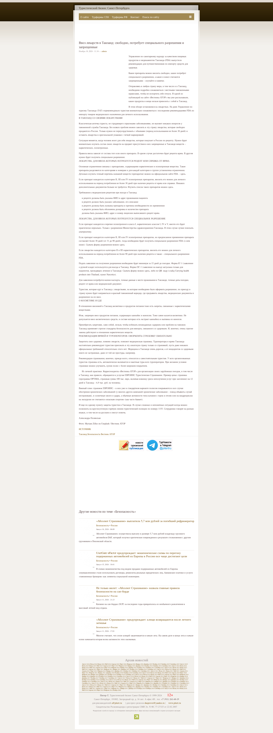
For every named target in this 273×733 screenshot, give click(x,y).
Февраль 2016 (158, 680)
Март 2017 (159, 678)
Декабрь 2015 (175, 680)
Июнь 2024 (85, 668)
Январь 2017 (176, 678)
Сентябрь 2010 (159, 688)
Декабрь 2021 (119, 671)
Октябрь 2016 (95, 680)
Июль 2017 (129, 678)
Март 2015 (141, 681)
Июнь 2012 (92, 687)
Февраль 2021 (93, 673)
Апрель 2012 (107, 687)
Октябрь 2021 (136, 671)
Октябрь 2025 (165, 664)
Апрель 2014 (125, 683)
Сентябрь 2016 (104, 680)
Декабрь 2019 (103, 675)
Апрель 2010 (92, 690)
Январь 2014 (149, 683)
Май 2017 (144, 678)
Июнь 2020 (161, 673)
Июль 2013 (93, 685)
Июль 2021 (162, 671)
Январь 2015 (158, 681)
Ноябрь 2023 (141, 668)
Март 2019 (176, 675)
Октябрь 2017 (103, 678)
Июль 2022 (168, 669)
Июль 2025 (85, 666)
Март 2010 (100, 690)
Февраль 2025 (123, 666)
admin (104, 51)
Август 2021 (154, 671)
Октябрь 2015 (86, 681)
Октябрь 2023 (150, 668)
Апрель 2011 (100, 688)
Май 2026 (108, 664)
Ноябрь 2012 (157, 685)
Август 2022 (161, 669)
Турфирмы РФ (119, 17)
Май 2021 (176, 671)
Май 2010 (85, 690)
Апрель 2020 (176, 673)
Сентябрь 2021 (145, 671)
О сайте (84, 17)
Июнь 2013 (101, 685)
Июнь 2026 (101, 664)
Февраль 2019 (184, 675)
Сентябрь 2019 (130, 675)
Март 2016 (150, 680)
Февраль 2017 (167, 678)
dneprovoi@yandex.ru (154, 702)
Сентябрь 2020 (137, 673)
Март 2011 (107, 688)
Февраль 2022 (101, 671)
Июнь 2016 (128, 680)
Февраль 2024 (115, 668)
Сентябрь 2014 (86, 683)
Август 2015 (105, 681)
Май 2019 (161, 675)
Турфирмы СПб (100, 17)
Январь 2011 (124, 688)
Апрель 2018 (160, 676)
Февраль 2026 (131, 664)
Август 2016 (113, 680)
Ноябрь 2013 (166, 683)
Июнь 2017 (137, 678)
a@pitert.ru (117, 702)
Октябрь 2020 (128, 673)
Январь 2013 (140, 685)
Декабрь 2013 (158, 683)
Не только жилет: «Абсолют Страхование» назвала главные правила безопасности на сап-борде (138, 589)
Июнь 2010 (183, 688)
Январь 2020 (95, 675)
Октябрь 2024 (157, 666)
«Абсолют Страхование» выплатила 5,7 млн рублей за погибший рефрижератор (145, 521)
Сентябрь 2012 (175, 685)
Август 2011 (176, 687)
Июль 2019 (146, 675)
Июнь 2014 (110, 683)
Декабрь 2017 (86, 678)
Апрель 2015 (134, 681)
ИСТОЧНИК (85, 429)
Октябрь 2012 (165, 685)
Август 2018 (130, 676)
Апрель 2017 (151, 678)
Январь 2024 (124, 668)
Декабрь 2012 (148, 685)
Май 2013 (108, 685)
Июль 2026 (93, 664)
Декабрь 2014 (167, 681)
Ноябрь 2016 (86, 680)
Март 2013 (123, 685)
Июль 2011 (183, 687)
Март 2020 (183, 673)
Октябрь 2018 (112, 676)
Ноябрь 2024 (149, 666)
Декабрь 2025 (148, 664)
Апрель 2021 (184, 671)
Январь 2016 (167, 680)
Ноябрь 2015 (184, 680)
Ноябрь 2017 (95, 678)
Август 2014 (96, 683)
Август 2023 (168, 668)
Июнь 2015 (119, 681)
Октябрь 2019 (120, 675)
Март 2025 (115, 666)
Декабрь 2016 (184, 678)
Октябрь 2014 (184, 681)
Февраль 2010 (108, 690)
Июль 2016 (120, 680)
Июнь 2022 (176, 669)
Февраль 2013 (131, 685)
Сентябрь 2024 (166, 666)
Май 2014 (118, 683)
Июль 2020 (153, 673)
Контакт (134, 17)
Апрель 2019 (168, 675)
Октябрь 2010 (150, 688)
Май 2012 (100, 687)
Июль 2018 (137, 676)
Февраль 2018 (175, 676)
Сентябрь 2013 (184, 683)
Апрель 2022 (86, 671)
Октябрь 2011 (157, 687)
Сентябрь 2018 (121, 676)
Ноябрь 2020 (119, 673)
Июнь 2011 (85, 688)
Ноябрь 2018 (103, 676)
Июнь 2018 (145, 676)
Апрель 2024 (100, 668)
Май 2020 (168, 673)
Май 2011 (92, 688)
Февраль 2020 (86, 675)
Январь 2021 (102, 673)
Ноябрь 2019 (112, 675)
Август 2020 (146, 673)
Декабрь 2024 (140, 666)
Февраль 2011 (115, 688)
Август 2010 (168, 688)
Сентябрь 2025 (175, 664)
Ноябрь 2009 (117, 690)
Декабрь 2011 (140, 687)
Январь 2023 (117, 669)
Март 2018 (167, 676)
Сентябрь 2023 (159, 668)
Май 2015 (127, 681)
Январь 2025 (131, 666)
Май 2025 (100, 666)
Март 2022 (93, 671)
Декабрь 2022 (125, 669)
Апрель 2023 (92, 669)
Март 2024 (107, 668)
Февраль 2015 (150, 681)
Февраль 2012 (123, 687)
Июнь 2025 (92, 666)
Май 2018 (152, 676)
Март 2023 (100, 669)
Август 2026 (86, 664)
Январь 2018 (184, 676)
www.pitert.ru (174, 702)
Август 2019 (139, 675)
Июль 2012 (85, 687)
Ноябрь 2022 (134, 669)
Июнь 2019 (154, 675)
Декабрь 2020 (110, 673)
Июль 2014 (103, 683)
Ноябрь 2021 (127, 671)
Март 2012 (115, 687)
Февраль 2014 (140, 683)
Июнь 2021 (169, 671)
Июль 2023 (176, 668)
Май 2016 (135, 680)
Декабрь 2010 (132, 688)
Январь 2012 (131, 687)
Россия (114, 525)
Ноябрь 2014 (175, 681)
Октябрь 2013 (175, 683)
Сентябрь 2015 (95, 681)
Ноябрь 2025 (157, 664)
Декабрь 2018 (94, 676)
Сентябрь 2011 (166, 687)
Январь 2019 (86, 676)
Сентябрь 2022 (152, 669)
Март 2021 (85, 673)
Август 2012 (184, 685)
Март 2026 (123, 664)
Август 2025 (184, 664)
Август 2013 (86, 685)
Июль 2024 (183, 666)
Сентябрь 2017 (113, 678)
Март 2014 (132, 683)
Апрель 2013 (115, 685)
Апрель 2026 (115, 664)
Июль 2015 (112, 681)
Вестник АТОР (108, 434)
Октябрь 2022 (142, 669)
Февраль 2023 (108, 669)
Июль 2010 (176, 688)
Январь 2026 (140, 664)
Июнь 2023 (183, 668)
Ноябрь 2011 (149, 687)
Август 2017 (122, 678)
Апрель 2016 (143, 680)
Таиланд (83, 434)
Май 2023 (85, 669)
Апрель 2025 (107, 666)
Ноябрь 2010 (141, 688)
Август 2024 (176, 666)
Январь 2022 (110, 671)
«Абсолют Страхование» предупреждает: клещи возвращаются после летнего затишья (143, 621)
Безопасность (94, 434)
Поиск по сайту (150, 17)
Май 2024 (92, 668)
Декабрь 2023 (132, 668)
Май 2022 (183, 669)
